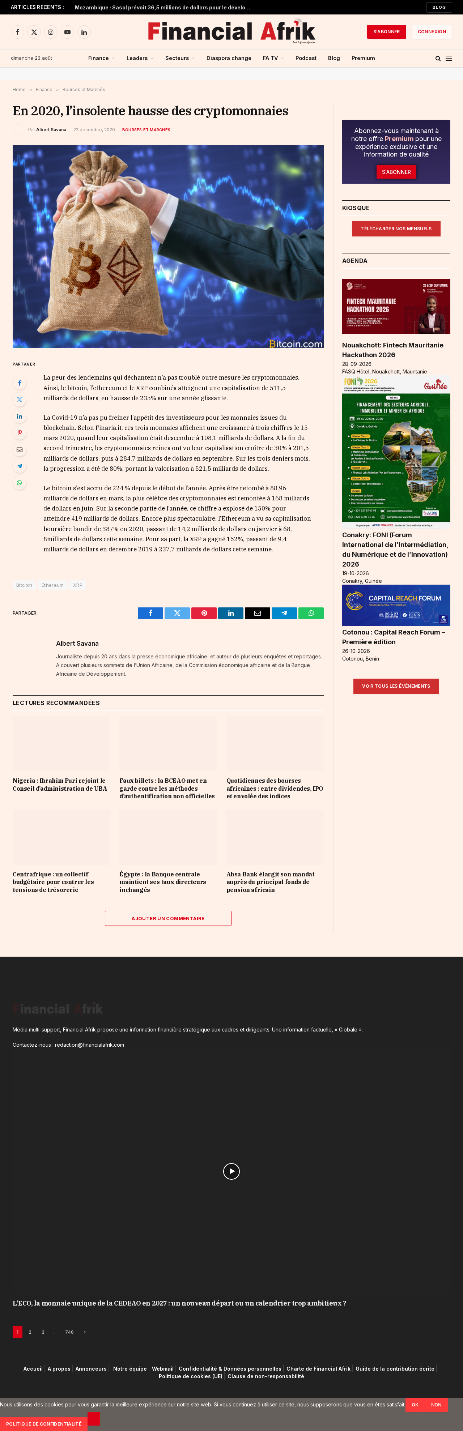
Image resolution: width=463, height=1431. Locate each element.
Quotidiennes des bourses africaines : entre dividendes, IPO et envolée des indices (274, 788)
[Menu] (449, 58)
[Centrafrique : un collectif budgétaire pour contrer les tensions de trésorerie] (61, 837)
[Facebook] (19, 383)
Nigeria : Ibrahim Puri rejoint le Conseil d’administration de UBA (60, 784)
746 (69, 1332)
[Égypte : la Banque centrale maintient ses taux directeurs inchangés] (168, 837)
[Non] (94, 1419)
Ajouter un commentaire (168, 918)
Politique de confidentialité (43, 1424)
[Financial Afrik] (231, 31)
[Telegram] (19, 466)
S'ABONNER (386, 31)
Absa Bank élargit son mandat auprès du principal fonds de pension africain (270, 882)
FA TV (270, 58)
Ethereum (53, 585)
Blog (439, 7)
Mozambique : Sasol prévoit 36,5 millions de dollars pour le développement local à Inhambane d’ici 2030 (165, 7)
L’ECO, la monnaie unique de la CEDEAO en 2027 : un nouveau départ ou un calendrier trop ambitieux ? (179, 1303)
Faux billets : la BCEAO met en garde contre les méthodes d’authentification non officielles (166, 788)
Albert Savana (51, 129)
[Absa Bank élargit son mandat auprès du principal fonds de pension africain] (275, 837)
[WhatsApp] (19, 483)
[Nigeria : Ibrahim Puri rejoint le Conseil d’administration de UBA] (61, 743)
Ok (415, 1404)
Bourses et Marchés (146, 129)
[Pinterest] (19, 433)
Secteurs (177, 58)
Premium (363, 58)
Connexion (432, 31)
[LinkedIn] (19, 416)
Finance (98, 58)
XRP (77, 585)
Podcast (306, 58)
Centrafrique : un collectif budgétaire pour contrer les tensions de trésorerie (53, 882)
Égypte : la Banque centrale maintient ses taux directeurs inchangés (162, 882)
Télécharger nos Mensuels (396, 228)
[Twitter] (19, 399)
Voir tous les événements (396, 686)
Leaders (137, 58)
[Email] (19, 449)
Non (436, 1404)
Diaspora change (229, 58)
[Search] (438, 58)
